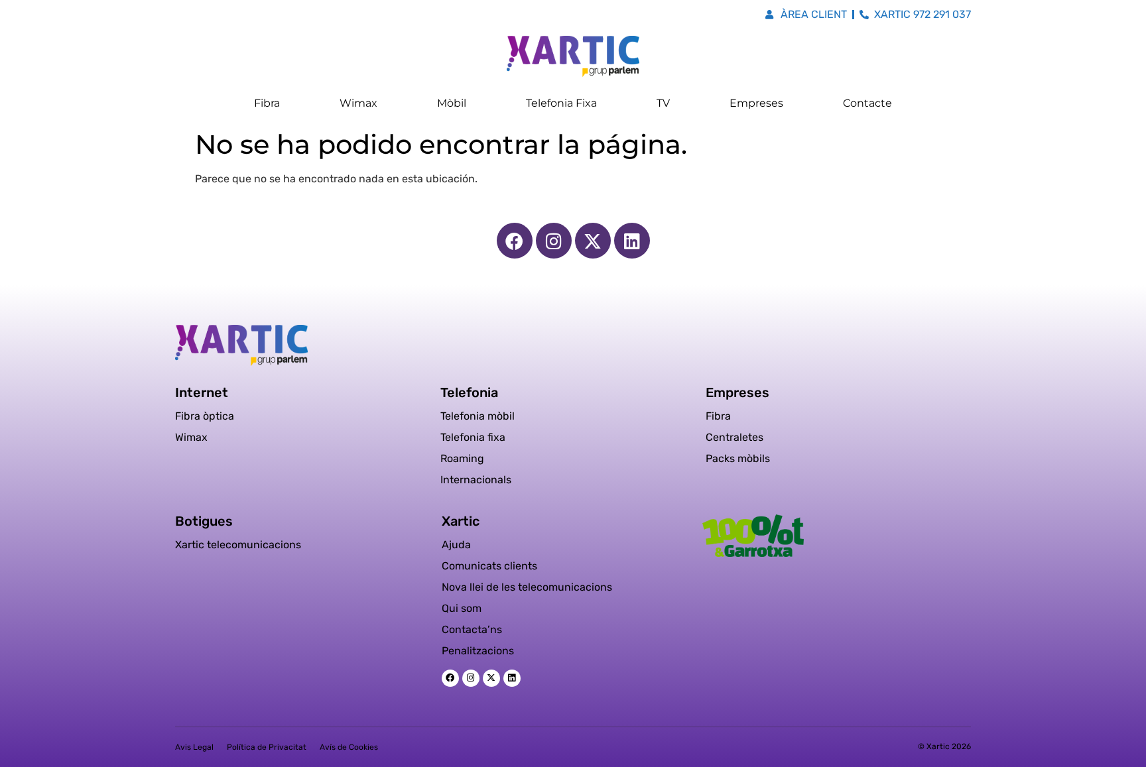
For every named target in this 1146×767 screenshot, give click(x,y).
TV (663, 103)
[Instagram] (554, 241)
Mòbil (451, 103)
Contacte (867, 103)
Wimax (358, 103)
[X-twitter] (593, 241)
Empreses (756, 103)
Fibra (267, 103)
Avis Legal (194, 747)
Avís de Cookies (349, 747)
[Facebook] (515, 241)
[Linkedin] (632, 241)
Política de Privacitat (266, 747)
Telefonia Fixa (561, 103)
